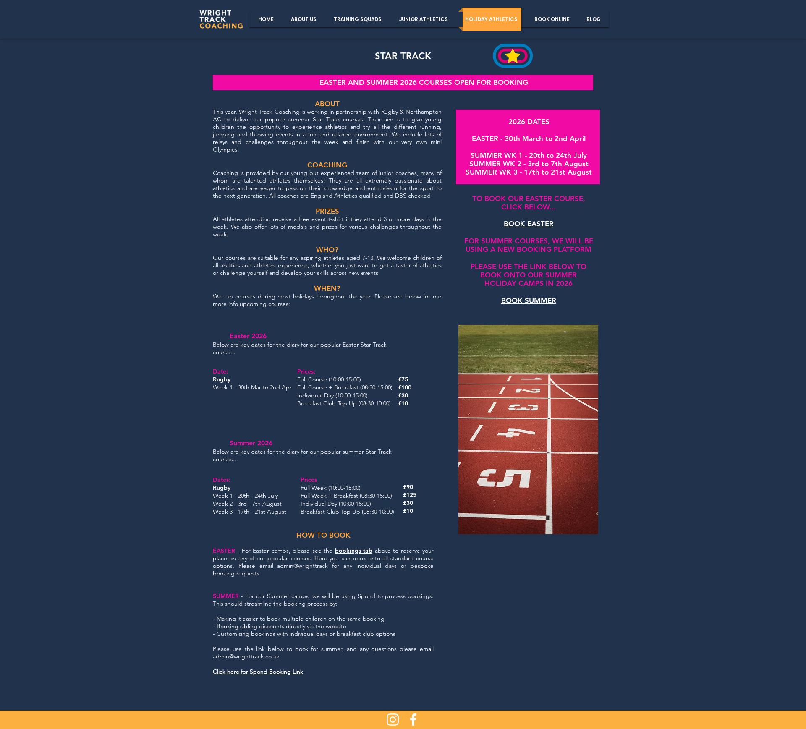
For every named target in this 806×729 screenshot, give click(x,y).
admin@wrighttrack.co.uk (246, 656)
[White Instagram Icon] (393, 719)
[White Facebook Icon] (413, 719)
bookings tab (353, 550)
